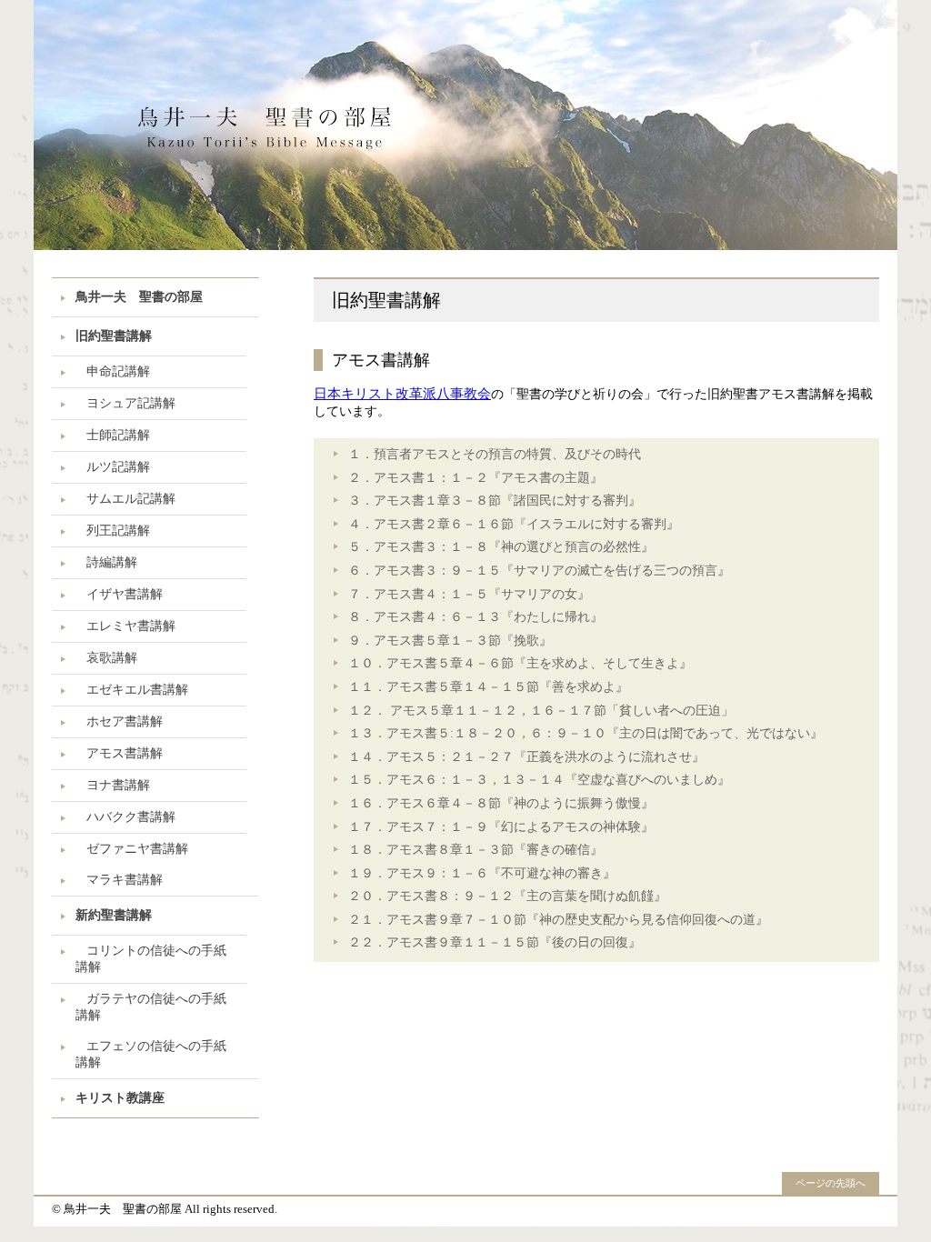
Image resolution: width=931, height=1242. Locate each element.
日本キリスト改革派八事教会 (402, 393)
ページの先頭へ (831, 1182)
